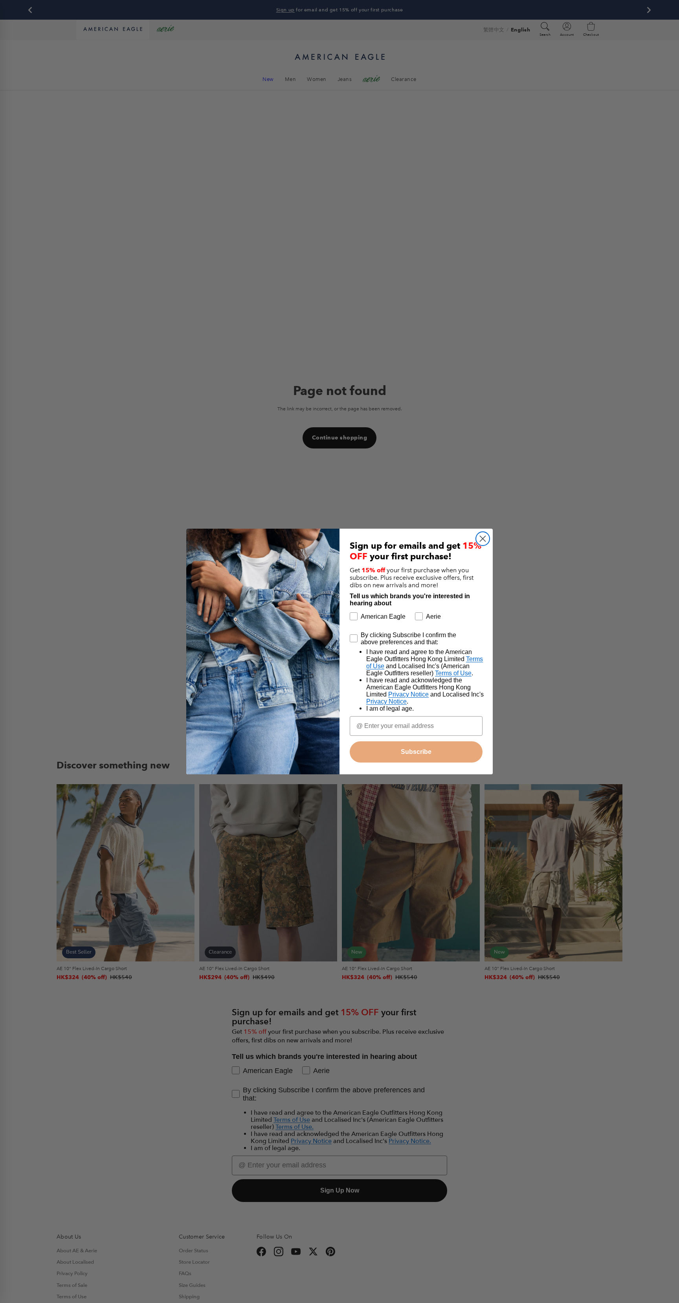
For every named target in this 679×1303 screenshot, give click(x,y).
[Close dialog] (483, 539)
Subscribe (416, 751)
